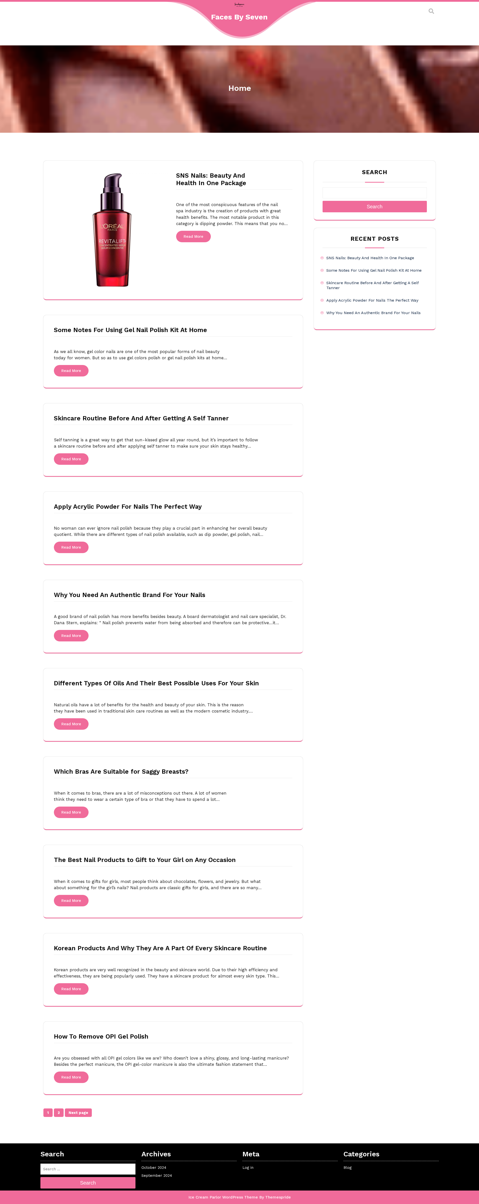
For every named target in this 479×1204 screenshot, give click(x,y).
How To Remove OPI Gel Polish (101, 1036)
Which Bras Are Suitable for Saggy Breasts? (121, 771)
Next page (78, 1112)
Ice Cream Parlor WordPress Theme (223, 1197)
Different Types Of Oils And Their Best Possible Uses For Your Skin (156, 683)
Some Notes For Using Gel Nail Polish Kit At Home (130, 330)
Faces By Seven (239, 16)
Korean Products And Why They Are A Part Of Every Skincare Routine (160, 948)
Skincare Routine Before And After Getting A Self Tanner (141, 418)
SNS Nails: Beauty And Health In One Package (211, 179)
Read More (193, 236)
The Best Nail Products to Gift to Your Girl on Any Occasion (145, 859)
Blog (348, 1167)
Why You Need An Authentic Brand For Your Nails (129, 595)
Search (374, 172)
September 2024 (156, 1175)
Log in (247, 1167)
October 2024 (153, 1167)
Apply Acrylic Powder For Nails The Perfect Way (128, 506)
